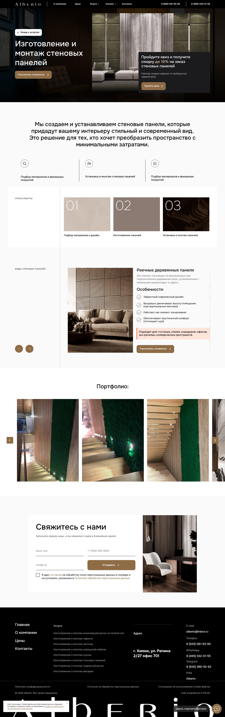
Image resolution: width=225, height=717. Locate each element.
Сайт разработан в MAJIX (195, 693)
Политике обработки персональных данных (102, 578)
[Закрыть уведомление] (66, 703)
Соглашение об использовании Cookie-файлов (184, 686)
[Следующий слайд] (215, 440)
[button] (33, 75)
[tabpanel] (139, 333)
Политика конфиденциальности (32, 686)
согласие (56, 575)
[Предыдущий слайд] (10, 440)
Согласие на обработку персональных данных (113, 686)
